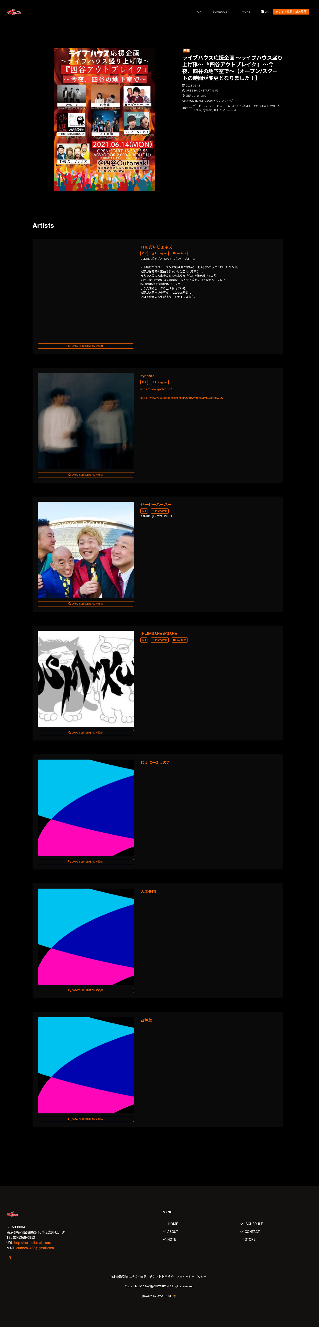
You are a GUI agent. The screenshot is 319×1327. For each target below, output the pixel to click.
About (172, 1232)
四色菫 (146, 1020)
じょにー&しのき (155, 762)
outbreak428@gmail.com (35, 1248)
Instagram (161, 253)
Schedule (254, 1224)
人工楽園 (148, 891)
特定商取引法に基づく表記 (128, 1276)
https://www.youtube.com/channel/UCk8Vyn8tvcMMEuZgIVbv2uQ (181, 397)
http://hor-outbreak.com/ (32, 1243)
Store (250, 1239)
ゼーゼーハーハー (156, 504)
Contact (252, 1232)
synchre (147, 376)
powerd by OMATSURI (156, 1296)
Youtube (181, 253)
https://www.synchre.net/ (156, 389)
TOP (198, 11)
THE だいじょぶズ (156, 247)
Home (172, 1224)
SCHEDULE (220, 11)
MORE (246, 11)
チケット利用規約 (161, 1276)
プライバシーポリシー (191, 1276)
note (171, 1239)
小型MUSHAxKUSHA (158, 633)
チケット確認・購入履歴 (291, 11)
